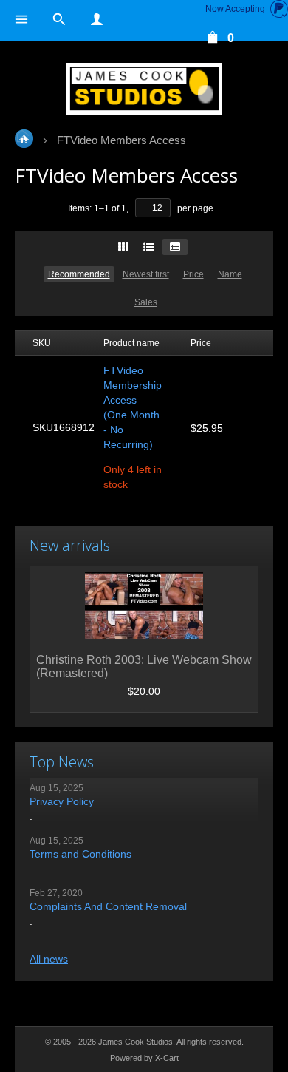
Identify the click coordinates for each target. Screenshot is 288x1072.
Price (193, 274)
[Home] (144, 89)
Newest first (146, 274)
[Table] (175, 247)
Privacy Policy (62, 801)
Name (230, 274)
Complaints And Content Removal (108, 906)
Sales (145, 302)
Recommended (79, 274)
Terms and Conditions (80, 854)
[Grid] (123, 247)
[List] (148, 247)
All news (49, 959)
